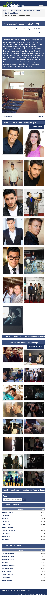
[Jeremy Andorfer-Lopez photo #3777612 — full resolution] (23, 91)
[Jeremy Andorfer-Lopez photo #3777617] (34, 202)
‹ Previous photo (8, 117)
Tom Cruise (5, 515)
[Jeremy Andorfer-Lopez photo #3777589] (34, 461)
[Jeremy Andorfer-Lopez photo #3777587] (12, 354)
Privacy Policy (22, 594)
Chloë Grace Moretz (8, 565)
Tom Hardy (5, 521)
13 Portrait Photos (36, 126)
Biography (27, 29)
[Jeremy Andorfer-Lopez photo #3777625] (12, 319)
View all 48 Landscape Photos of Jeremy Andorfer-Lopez (24, 490)
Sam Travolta (6, 524)
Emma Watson (6, 571)
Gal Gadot (5, 562)
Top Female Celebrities (14, 545)
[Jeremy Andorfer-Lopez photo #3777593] (12, 409)
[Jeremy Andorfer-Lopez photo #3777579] (34, 173)
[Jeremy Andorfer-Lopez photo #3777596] (12, 444)
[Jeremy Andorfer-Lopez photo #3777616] (34, 290)
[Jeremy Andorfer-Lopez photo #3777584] (34, 392)
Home (17, 29)
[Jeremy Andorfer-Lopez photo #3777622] (34, 144)
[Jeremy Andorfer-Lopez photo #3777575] (12, 140)
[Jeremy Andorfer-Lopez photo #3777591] (34, 357)
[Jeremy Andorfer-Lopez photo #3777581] (12, 202)
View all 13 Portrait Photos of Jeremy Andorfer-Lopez (25, 336)
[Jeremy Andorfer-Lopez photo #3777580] (34, 409)
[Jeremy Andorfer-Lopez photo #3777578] (12, 231)
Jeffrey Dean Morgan (8, 530)
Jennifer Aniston (7, 574)
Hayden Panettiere (8, 559)
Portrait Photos (38, 29)
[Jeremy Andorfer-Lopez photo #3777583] (12, 461)
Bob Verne (5, 518)
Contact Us (42, 594)
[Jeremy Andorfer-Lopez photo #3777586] (34, 478)
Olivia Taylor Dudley (8, 553)
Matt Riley (5, 540)
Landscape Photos (37, 33)
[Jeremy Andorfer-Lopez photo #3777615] (12, 173)
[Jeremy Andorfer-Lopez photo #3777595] (12, 392)
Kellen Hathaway (7, 527)
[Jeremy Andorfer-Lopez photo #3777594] (34, 375)
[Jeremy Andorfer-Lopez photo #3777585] (12, 427)
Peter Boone (6, 537)
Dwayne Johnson (7, 512)
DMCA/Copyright (33, 594)
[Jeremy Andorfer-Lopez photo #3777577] (12, 478)
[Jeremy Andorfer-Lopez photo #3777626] (34, 261)
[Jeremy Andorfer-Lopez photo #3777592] (34, 427)
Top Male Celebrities (12, 504)
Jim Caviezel (6, 533)
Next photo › (40, 117)
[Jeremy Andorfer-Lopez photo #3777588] (12, 375)
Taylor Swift (6, 578)
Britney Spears (7, 581)
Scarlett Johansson (8, 556)
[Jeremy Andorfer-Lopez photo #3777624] (34, 231)
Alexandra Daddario (8, 568)
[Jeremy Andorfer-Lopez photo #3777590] (12, 290)
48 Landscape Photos (35, 346)
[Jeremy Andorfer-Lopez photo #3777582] (34, 444)
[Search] (24, 499)
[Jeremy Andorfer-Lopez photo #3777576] (12, 261)
